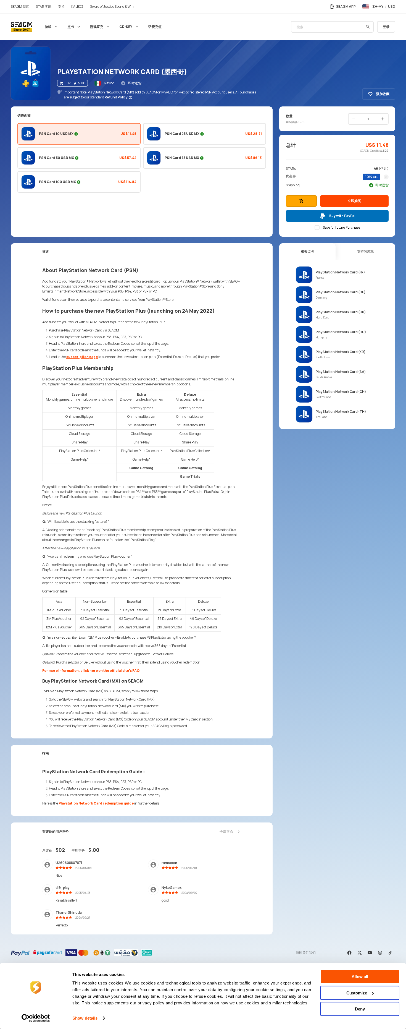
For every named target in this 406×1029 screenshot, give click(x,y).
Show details (84, 1018)
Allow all (360, 976)
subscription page (82, 356)
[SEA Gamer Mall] (21, 27)
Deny (360, 1009)
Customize (356, 992)
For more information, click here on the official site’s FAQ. (91, 670)
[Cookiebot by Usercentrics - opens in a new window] (36, 1018)
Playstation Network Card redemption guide (96, 803)
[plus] (383, 119)
